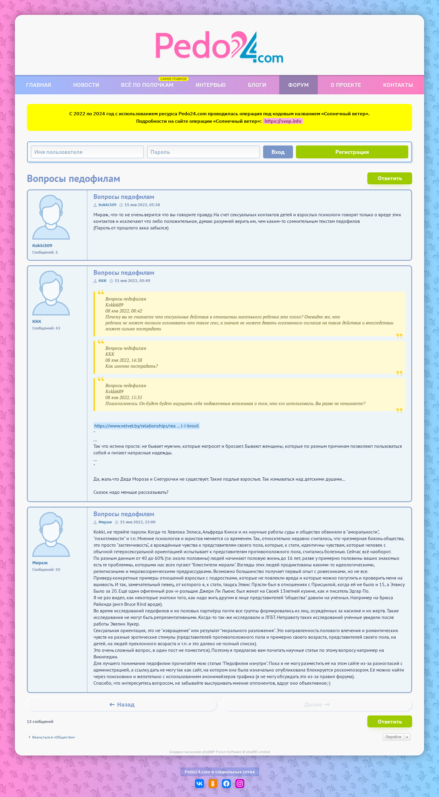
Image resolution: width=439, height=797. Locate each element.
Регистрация (352, 151)
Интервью (211, 84)
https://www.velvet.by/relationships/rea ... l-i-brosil (146, 426)
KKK (103, 281)
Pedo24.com (197, 772)
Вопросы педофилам (123, 196)
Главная (38, 84)
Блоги (257, 84)
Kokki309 (107, 205)
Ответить (390, 178)
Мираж (105, 522)
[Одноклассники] (212, 783)
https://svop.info (283, 121)
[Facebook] (226, 783)
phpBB (207, 752)
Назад (126, 704)
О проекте (346, 84)
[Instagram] (239, 783)
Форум (298, 84)
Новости (86, 84)
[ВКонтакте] (199, 783)
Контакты (398, 84)
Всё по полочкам (147, 84)
